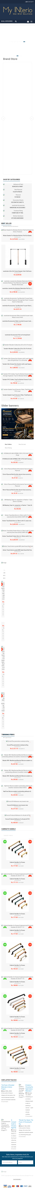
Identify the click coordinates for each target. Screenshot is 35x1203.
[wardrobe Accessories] (17, 205)
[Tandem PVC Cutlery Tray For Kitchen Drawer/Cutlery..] (17, 375)
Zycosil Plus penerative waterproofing (17, 759)
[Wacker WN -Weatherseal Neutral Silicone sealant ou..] (17, 770)
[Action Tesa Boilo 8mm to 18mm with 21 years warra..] (17, 516)
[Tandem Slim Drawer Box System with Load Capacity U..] (17, 359)
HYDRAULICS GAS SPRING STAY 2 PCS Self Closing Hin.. (18, 459)
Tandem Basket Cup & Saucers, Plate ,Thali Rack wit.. (17, 395)
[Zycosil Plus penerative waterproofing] (17, 755)
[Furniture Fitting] (17, 211)
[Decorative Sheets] (17, 200)
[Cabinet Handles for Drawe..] (17, 863)
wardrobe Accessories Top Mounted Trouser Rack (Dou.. (18, 305)
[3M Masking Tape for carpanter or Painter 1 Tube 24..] (17, 501)
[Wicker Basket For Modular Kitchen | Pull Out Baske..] (17, 231)
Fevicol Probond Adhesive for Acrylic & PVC (17, 833)
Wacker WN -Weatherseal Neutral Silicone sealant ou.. (18, 774)
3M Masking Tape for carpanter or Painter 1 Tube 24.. (17, 505)
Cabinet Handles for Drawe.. (17, 876)
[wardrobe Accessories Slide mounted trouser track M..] (17, 316)
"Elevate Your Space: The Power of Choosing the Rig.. (26, 1136)
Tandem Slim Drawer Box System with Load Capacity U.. (18, 364)
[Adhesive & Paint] (17, 184)
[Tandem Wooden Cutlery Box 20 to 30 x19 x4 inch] (17, 345)
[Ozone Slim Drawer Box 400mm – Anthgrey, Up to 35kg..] (4, 716)
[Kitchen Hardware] (17, 216)
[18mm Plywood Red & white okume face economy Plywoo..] (17, 485)
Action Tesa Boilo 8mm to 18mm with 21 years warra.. (17, 521)
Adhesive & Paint (17, 186)
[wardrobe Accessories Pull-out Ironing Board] (17, 331)
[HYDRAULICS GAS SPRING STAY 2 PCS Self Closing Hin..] (17, 454)
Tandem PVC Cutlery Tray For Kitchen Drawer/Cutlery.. (17, 379)
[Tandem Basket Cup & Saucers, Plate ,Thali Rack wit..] (17, 390)
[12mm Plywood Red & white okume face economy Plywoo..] (17, 470)
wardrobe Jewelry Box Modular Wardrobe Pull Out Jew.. (18, 288)
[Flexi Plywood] (17, 189)
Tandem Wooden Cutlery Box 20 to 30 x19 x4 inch (17, 348)
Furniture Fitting (17, 213)
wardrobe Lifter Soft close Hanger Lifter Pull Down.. (17, 271)
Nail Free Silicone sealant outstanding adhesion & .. (17, 805)
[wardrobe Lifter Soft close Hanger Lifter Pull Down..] (17, 256)
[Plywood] (17, 195)
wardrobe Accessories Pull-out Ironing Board (17, 335)
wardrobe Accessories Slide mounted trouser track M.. (17, 321)
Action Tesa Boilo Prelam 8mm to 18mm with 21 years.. (18, 536)
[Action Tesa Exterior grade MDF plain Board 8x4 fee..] (17, 546)
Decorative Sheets (17, 202)
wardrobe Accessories (17, 207)
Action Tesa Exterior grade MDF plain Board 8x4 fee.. (17, 550)
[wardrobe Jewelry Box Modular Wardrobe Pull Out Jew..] (17, 283)
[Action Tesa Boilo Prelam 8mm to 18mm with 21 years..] (17, 531)
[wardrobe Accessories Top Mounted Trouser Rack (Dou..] (17, 300)
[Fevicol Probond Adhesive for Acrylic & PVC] (17, 829)
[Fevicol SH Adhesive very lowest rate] (17, 815)
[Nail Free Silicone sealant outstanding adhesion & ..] (17, 801)
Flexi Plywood (17, 191)
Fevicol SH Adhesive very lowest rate (17, 819)
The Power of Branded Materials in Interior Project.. (7, 1101)
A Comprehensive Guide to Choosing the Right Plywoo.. (15, 1138)
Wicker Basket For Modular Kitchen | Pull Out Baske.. (17, 235)
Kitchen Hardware (17, 218)
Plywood (17, 197)
